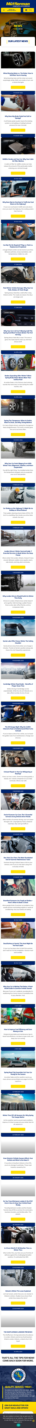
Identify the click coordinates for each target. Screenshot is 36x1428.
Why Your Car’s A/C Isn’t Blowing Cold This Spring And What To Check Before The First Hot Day (18, 333)
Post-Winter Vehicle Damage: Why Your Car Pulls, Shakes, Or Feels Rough (18, 289)
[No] (33, 1421)
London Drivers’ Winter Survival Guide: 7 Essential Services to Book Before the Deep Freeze (18, 553)
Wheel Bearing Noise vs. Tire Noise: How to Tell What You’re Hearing (18, 74)
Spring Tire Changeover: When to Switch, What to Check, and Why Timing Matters (18, 421)
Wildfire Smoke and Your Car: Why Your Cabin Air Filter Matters (18, 160)
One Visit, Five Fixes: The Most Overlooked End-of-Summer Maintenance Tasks (18, 858)
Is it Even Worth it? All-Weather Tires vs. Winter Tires (18, 1249)
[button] (28, 10)
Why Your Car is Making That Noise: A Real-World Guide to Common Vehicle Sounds (18, 987)
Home (15, 29)
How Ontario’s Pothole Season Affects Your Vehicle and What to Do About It (18, 1159)
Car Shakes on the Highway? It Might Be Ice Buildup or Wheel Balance (18, 509)
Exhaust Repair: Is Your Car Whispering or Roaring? (18, 773)
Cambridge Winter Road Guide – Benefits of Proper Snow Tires (18, 685)
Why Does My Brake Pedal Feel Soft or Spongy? (18, 117)
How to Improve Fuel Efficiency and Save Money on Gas (18, 1030)
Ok (18, 1425)
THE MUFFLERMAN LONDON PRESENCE (18, 1332)
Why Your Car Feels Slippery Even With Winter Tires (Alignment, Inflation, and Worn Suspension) (18, 465)
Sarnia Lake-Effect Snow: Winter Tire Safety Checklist (18, 642)
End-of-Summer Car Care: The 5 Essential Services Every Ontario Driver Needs (18, 815)
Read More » (18, 87)
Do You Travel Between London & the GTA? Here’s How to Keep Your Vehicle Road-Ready (18, 1203)
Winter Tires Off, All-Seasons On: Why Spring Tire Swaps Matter (18, 1116)
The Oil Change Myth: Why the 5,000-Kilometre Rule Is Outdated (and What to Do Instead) (18, 729)
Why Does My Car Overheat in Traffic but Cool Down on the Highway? (18, 203)
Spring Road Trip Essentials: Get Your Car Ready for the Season (18, 1073)
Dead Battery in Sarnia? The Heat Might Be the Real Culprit (18, 944)
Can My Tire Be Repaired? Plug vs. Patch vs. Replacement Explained (18, 246)
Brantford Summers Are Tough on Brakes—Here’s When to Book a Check (18, 901)
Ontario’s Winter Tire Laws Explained (18, 1291)
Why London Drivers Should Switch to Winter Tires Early (18, 597)
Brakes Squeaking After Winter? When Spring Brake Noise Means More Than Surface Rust (18, 377)
